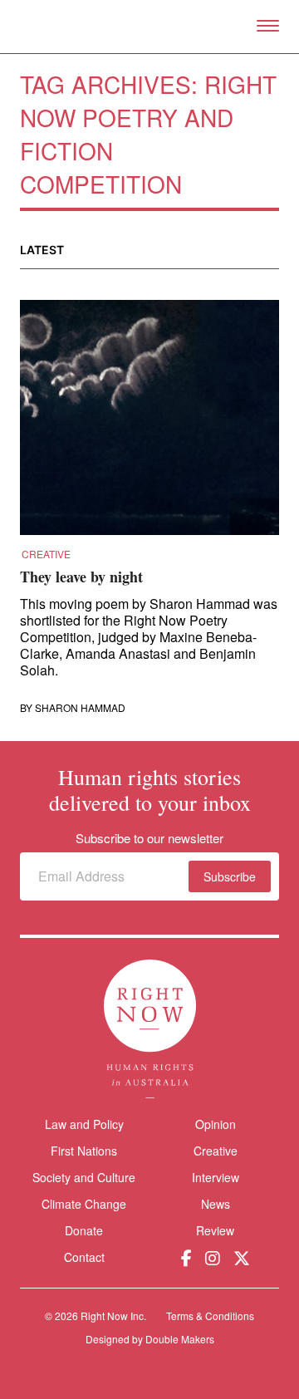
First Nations (84, 1150)
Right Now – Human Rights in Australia (150, 26)
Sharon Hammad (80, 708)
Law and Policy (84, 1124)
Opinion (215, 1124)
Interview (215, 1177)
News (215, 1203)
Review (215, 1230)
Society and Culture (83, 1177)
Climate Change (84, 1203)
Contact (84, 1257)
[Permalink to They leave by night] (149, 423)
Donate (84, 1231)
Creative (46, 554)
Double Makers (179, 1339)
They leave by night (81, 576)
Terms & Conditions (210, 1315)
